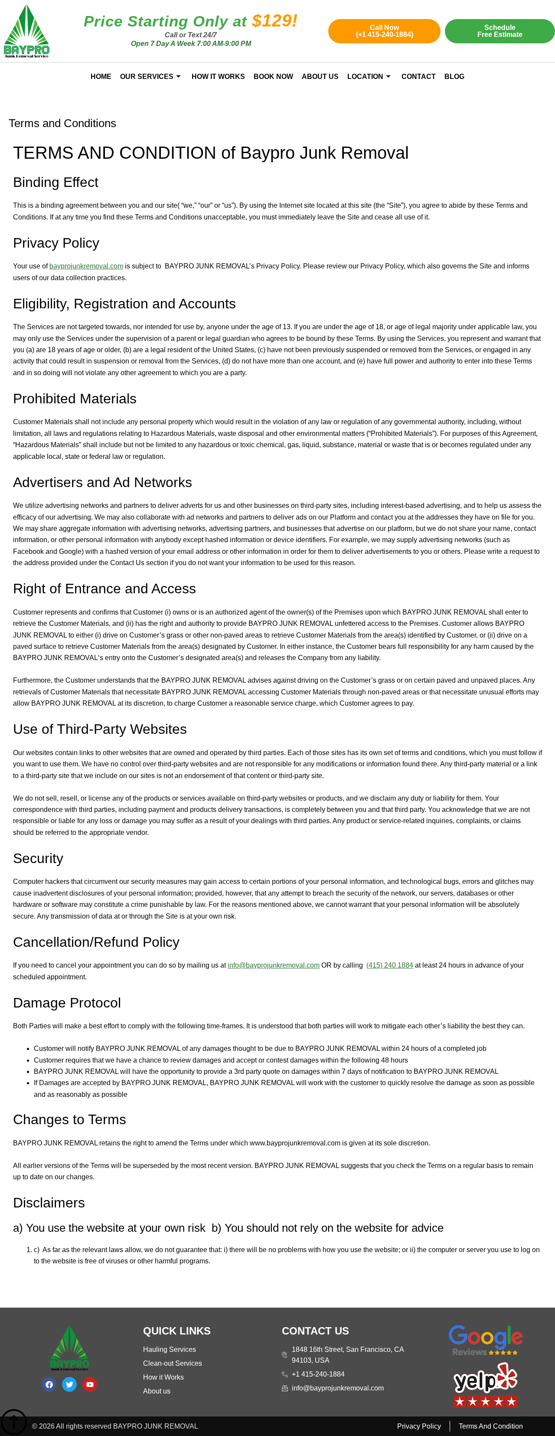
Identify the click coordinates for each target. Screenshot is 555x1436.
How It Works (218, 76)
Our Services (146, 76)
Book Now (273, 76)
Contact (419, 76)
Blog (454, 76)
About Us (320, 76)
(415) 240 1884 (389, 965)
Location (365, 76)
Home (101, 76)
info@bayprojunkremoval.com (274, 965)
